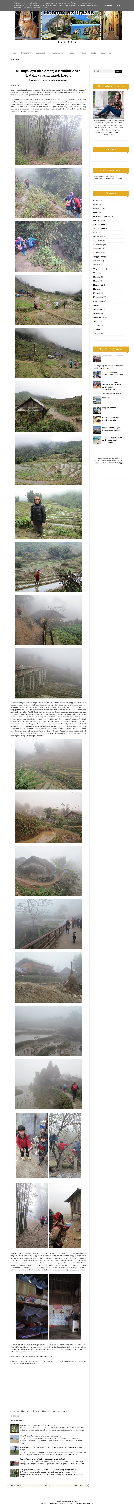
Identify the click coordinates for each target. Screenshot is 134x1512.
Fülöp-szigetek (99, 228)
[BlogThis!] (14, 1416)
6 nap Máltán (107, 397)
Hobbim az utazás (68, 12)
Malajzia (96, 277)
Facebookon (46, 1356)
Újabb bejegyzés (15, 1485)
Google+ (47, 1411)
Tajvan (96, 321)
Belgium (96, 212)
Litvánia (96, 265)
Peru (95, 305)
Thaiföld (96, 325)
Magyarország (99, 269)
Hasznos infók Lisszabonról (113, 356)
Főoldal (47, 1485)
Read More (79, 1430)
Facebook (27, 1411)
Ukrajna (96, 329)
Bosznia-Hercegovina (101, 216)
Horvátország (98, 245)
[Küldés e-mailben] (12, 1416)
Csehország (97, 220)
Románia (96, 313)
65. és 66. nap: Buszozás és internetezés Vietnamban (40, 1436)
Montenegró (98, 285)
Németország (98, 297)
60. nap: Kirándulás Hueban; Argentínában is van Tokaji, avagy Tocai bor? (49, 1470)
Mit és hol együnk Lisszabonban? (107, 393)
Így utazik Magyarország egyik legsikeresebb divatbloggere (112, 439)
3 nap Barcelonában (110, 408)
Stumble (57, 1411)
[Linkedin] (65, 42)
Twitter (37, 1411)
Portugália (97, 309)
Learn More (108, 5)
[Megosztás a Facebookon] (18, 1416)
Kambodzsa (97, 253)
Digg (67, 1411)
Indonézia (97, 249)
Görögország (98, 236)
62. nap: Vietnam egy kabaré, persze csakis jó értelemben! (42, 1459)
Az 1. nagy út (55, 80)
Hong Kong (97, 240)
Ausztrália (97, 208)
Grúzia (96, 232)
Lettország (97, 261)
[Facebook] (58, 42)
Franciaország (99, 224)
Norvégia (97, 293)
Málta (95, 289)
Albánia (96, 200)
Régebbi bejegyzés (80, 1485)
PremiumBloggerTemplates (84, 1503)
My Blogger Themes (56, 1503)
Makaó (96, 273)
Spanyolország (99, 317)
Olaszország (98, 301)
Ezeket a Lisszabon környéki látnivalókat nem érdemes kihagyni (113, 374)
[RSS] (71, 42)
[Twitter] (61, 42)
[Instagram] (68, 42)
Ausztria (96, 204)
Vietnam (63, 80)
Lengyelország (99, 257)
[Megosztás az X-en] (16, 1416)
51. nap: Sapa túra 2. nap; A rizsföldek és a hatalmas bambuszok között (48, 73)
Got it (117, 5)
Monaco (96, 281)
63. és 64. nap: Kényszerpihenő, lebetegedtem (37, 1425)
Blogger (120, 463)
